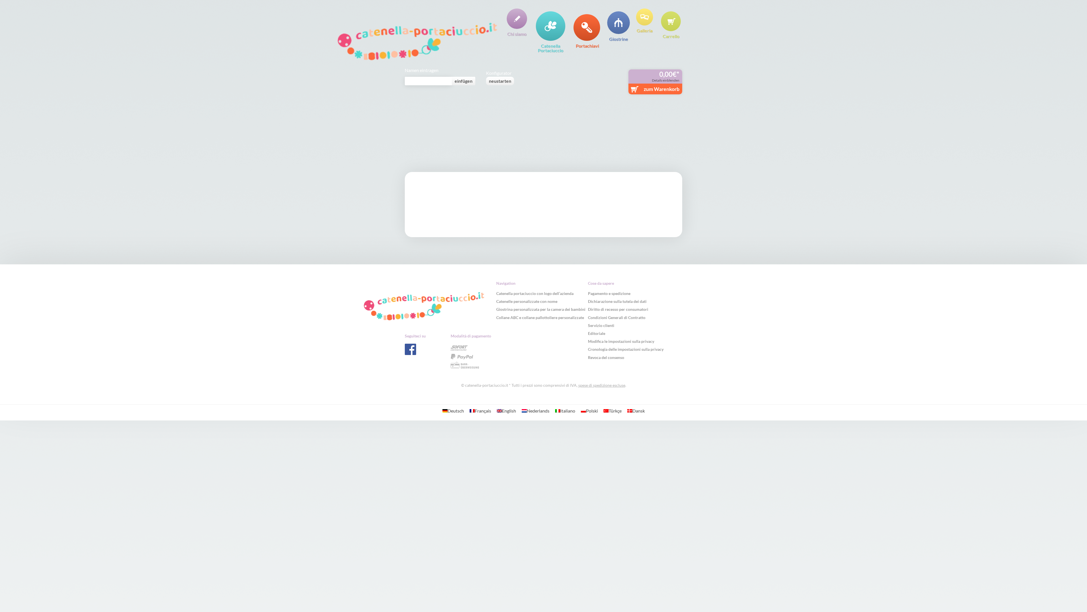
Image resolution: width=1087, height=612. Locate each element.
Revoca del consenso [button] (606, 357)
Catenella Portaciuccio (550, 48)
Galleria (644, 30)
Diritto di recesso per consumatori (618, 309)
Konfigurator (499, 73)
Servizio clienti (601, 325)
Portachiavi (587, 45)
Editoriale (596, 333)
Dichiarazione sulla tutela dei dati (617, 301)
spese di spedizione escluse (601, 385)
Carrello (671, 36)
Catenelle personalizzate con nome (526, 301)
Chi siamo (517, 33)
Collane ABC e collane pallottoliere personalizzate (540, 317)
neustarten (500, 81)
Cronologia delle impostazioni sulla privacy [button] (626, 349)
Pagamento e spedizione (609, 293)
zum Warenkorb (661, 89)
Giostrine (618, 38)
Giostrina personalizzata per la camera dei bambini (540, 309)
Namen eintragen (421, 70)
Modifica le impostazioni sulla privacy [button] (621, 341)
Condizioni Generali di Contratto (616, 317)
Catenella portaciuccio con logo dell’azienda (535, 293)
